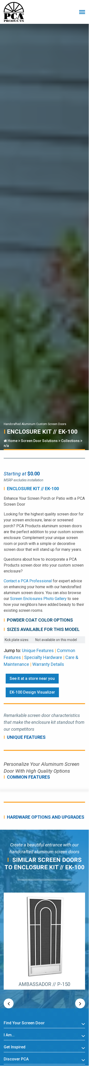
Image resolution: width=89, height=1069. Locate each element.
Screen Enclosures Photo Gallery (38, 598)
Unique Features (38, 650)
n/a (6, 446)
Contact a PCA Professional (28, 581)
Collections (70, 441)
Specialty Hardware (43, 657)
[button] (9, 1003)
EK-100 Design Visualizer (32, 692)
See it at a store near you (32, 678)
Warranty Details (48, 664)
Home (12, 441)
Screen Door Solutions (39, 441)
